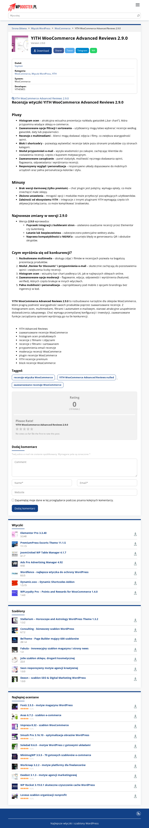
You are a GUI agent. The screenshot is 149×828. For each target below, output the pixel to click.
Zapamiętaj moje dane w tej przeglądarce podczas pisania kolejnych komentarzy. (64, 500)
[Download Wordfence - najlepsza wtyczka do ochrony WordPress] (15, 573)
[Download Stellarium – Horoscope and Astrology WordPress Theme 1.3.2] (15, 620)
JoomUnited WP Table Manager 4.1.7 (43, 552)
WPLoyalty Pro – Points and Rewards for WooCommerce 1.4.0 (59, 591)
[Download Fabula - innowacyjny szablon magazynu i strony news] (15, 649)
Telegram (82, 50)
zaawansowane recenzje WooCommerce (37, 384)
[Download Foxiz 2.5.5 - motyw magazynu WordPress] (15, 706)
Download (42, 50)
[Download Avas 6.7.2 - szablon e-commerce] (15, 716)
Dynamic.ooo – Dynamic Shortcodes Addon (47, 582)
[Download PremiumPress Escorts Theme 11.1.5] (15, 544)
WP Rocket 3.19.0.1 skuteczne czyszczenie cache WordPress (57, 785)
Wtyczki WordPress (41, 73)
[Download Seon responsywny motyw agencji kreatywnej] (15, 669)
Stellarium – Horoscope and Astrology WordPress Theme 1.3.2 (59, 619)
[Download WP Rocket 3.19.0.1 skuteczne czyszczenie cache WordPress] (15, 786)
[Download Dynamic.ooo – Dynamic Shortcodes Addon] (15, 583)
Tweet (70, 50)
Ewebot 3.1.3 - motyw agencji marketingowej (48, 775)
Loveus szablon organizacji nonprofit (43, 795)
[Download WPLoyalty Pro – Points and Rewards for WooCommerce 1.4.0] (15, 593)
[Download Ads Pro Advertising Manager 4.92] (15, 563)
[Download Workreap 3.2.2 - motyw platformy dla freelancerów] (15, 766)
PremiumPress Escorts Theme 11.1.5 (43, 542)
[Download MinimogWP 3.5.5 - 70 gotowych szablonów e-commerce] (15, 756)
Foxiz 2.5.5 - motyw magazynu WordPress (46, 705)
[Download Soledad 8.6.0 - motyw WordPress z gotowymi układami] (15, 746)
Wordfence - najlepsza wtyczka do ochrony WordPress (54, 572)
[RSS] (138, 813)
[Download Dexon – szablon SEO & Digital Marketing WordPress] (15, 679)
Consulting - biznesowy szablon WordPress (47, 629)
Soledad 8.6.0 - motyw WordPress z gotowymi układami (55, 745)
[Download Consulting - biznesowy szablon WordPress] (15, 630)
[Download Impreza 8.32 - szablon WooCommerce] (15, 726)
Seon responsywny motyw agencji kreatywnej (49, 668)
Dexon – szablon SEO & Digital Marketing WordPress (53, 677)
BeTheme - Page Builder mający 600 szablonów (49, 638)
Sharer (58, 50)
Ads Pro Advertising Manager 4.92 (41, 562)
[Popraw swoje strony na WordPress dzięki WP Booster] (22, 7)
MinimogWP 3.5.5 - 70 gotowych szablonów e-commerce (55, 755)
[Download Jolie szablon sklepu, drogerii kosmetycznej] (15, 659)
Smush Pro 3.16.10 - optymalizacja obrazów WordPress (54, 735)
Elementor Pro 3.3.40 (33, 533)
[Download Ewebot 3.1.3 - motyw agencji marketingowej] (15, 776)
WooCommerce (23, 73)
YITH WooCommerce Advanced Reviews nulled (86, 377)
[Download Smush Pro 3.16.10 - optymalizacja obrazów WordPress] (15, 736)
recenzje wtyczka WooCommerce (33, 377)
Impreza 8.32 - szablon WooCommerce (44, 725)
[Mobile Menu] (137, 5)
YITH (54, 73)
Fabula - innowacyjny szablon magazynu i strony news (54, 648)
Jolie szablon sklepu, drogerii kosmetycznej (47, 658)
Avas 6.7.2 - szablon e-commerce (40, 715)
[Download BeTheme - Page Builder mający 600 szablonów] (15, 639)
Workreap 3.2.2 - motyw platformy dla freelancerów (53, 765)
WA (93, 50)
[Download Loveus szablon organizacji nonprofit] (15, 796)
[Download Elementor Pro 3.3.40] (15, 534)
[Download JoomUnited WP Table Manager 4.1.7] (15, 553)
